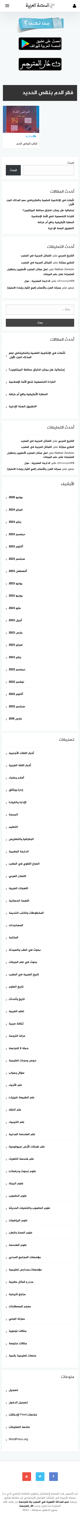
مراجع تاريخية (17, 1294)
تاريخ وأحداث (17, 999)
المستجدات (16, 925)
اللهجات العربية (18, 888)
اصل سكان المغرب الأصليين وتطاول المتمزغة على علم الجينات (40, 455)
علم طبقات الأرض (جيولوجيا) (27, 1147)
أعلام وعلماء (16, 778)
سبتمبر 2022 (17, 707)
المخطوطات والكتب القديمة (26, 913)
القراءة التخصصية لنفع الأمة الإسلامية (52, 216)
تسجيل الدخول (18, 1403)
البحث (70, 163)
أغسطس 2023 (18, 571)
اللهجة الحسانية (19, 901)
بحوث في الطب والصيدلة (25, 950)
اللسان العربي (17, 876)
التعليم (13, 827)
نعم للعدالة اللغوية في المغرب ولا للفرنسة (44, 1502)
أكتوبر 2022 (16, 694)
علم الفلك (15, 1110)
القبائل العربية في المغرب (36, 256)
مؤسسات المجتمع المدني (25, 1257)
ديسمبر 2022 (17, 670)
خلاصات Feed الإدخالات (23, 1415)
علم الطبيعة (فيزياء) (21, 1098)
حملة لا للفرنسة (19, 1048)
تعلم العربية (16, 1011)
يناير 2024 (15, 522)
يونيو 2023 (16, 596)
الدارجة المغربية (19, 852)
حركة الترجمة (17, 1036)
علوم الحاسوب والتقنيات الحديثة (29, 1208)
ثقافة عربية (16, 1024)
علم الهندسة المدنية (22, 1134)
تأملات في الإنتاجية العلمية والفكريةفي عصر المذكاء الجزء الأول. (40, 202)
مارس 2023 (16, 633)
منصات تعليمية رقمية (22, 1356)
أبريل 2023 (15, 620)
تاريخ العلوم (16, 987)
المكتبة (13, 938)
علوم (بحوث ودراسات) (22, 1171)
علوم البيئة (16, 1184)
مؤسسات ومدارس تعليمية (25, 1270)
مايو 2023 (15, 608)
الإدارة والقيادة (17, 802)
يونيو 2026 (16, 497)
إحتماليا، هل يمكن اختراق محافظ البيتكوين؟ (48, 210)
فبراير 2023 (16, 645)
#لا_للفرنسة (26, 1506)
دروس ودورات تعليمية (22, 1061)
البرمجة (13, 815)
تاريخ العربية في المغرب (24, 975)
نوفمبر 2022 (16, 682)
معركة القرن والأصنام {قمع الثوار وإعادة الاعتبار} (34, 288)
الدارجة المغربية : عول (37, 281)
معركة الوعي (17, 1319)
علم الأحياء (15, 1085)
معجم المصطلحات (20, 1307)
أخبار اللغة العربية (20, 765)
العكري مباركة (66, 262)
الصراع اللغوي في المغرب (24, 864)
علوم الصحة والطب (20, 1233)
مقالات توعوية (18, 1331)
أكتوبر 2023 (16, 547)
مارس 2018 (15, 719)
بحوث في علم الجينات (23, 962)
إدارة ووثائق (16, 790)
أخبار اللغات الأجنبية (21, 753)
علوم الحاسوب (18, 1196)
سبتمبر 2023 (17, 559)
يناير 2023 (15, 657)
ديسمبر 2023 (17, 534)
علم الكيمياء (16, 1122)
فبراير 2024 (16, 510)
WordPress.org (18, 1439)
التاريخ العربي (66, 256)
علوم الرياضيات (18, 1221)
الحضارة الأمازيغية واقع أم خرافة (55, 222)
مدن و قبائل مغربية (21, 1282)
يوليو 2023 (15, 584)
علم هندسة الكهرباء (21, 1159)
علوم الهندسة (18, 1245)
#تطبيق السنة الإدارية (61, 228)
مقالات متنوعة (18, 1344)
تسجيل (13, 1390)
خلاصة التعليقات (19, 1427)
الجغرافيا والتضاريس (21, 839)
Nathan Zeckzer (64, 269)
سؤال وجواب (16, 1073)
